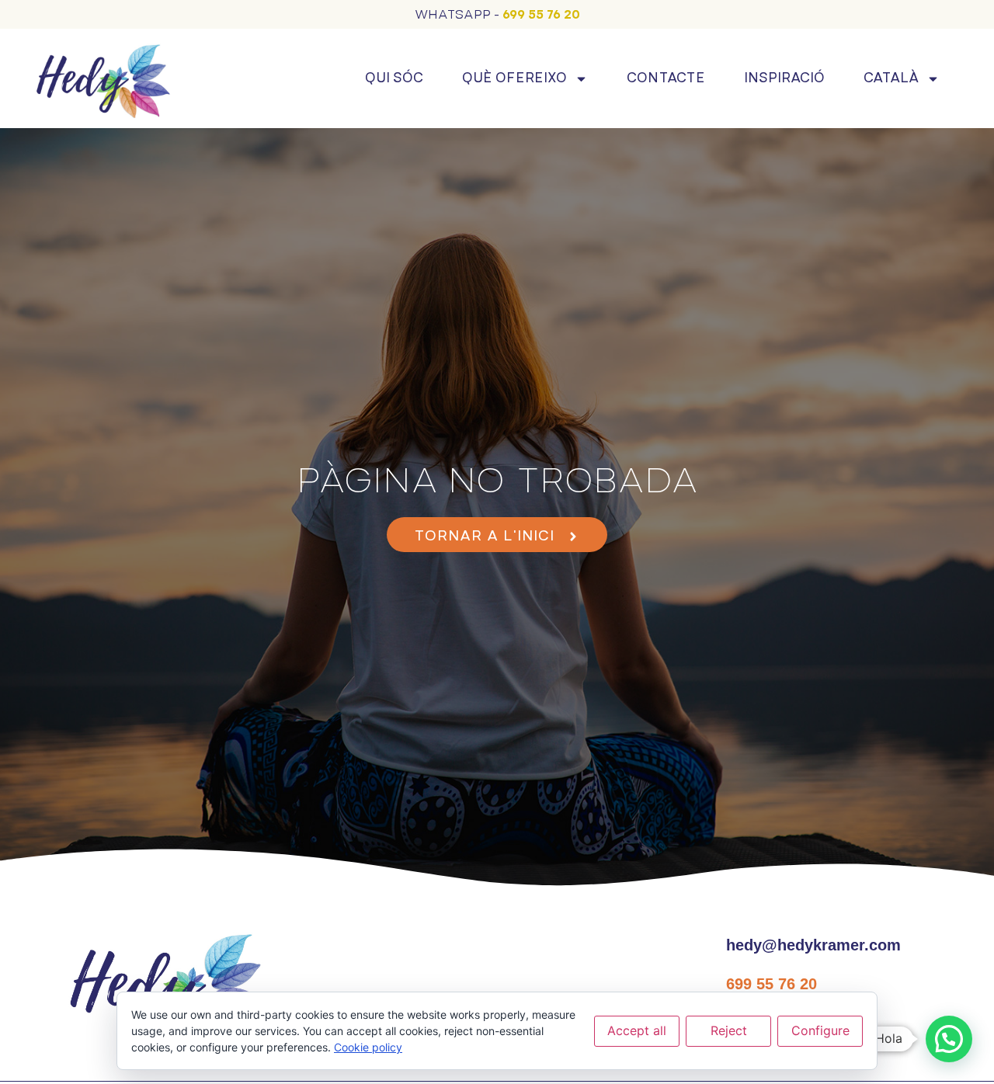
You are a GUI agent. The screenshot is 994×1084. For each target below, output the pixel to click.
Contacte (666, 78)
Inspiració (784, 78)
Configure (820, 1030)
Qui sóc (394, 78)
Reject (729, 1030)
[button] (949, 1039)
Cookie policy (368, 1047)
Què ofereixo (514, 78)
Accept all (636, 1030)
